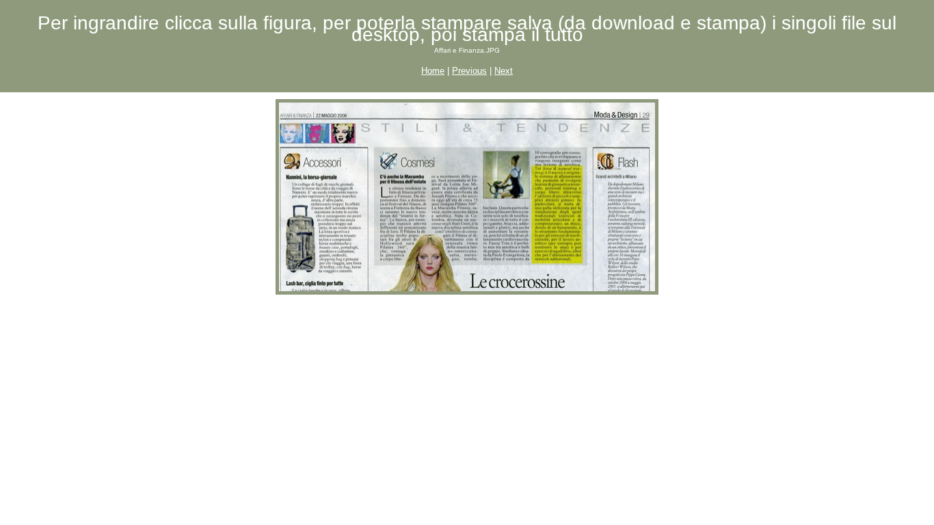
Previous (469, 71)
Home (432, 71)
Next (503, 71)
